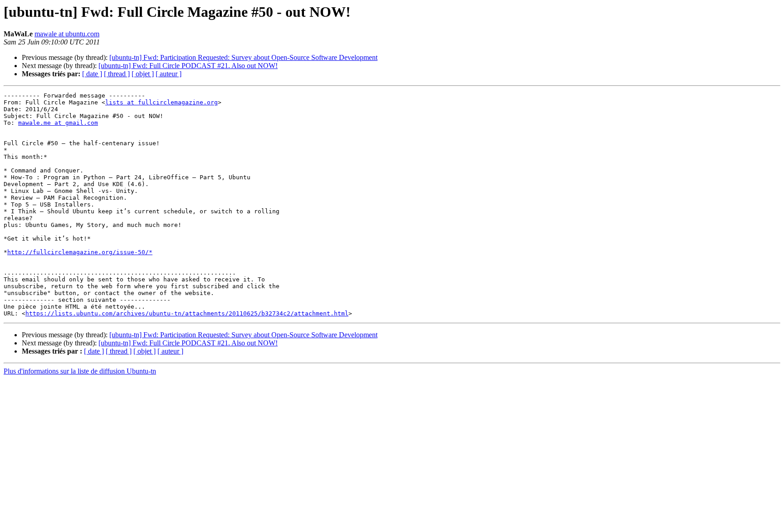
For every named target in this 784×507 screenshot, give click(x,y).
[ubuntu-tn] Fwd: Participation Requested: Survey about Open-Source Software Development (243, 57)
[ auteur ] (168, 74)
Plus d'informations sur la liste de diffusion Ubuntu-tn (80, 371)
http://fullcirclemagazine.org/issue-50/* (79, 252)
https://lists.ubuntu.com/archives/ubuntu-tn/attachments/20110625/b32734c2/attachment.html (186, 313)
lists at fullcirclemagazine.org (161, 102)
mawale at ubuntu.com (66, 34)
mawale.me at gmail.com (58, 122)
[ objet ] (143, 74)
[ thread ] (117, 74)
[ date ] (92, 74)
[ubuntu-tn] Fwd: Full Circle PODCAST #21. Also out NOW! (188, 65)
